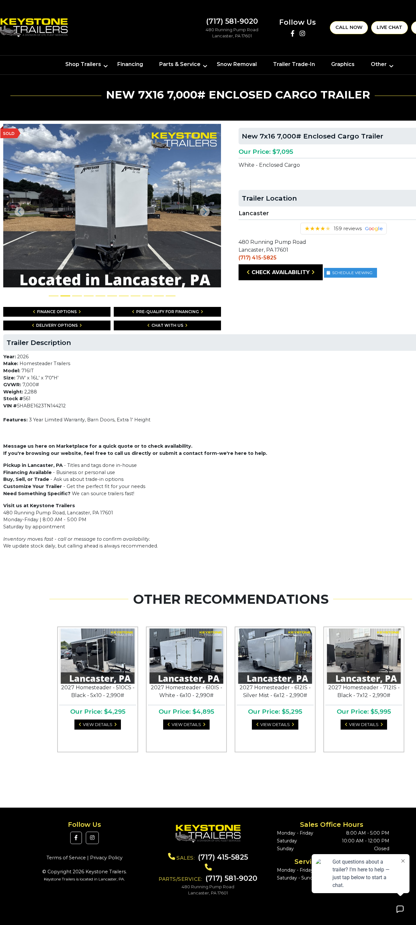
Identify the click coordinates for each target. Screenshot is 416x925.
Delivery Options (57, 325)
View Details (97, 724)
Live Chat (389, 27)
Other (379, 64)
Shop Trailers (83, 64)
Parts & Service (180, 64)
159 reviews (348, 228)
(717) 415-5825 (258, 258)
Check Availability (281, 272)
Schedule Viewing (352, 272)
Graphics (343, 64)
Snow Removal (237, 64)
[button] (19, 212)
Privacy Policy (106, 858)
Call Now (348, 27)
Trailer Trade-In (294, 64)
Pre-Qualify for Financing (167, 311)
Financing (130, 64)
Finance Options (57, 311)
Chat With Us (167, 325)
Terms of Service (66, 858)
